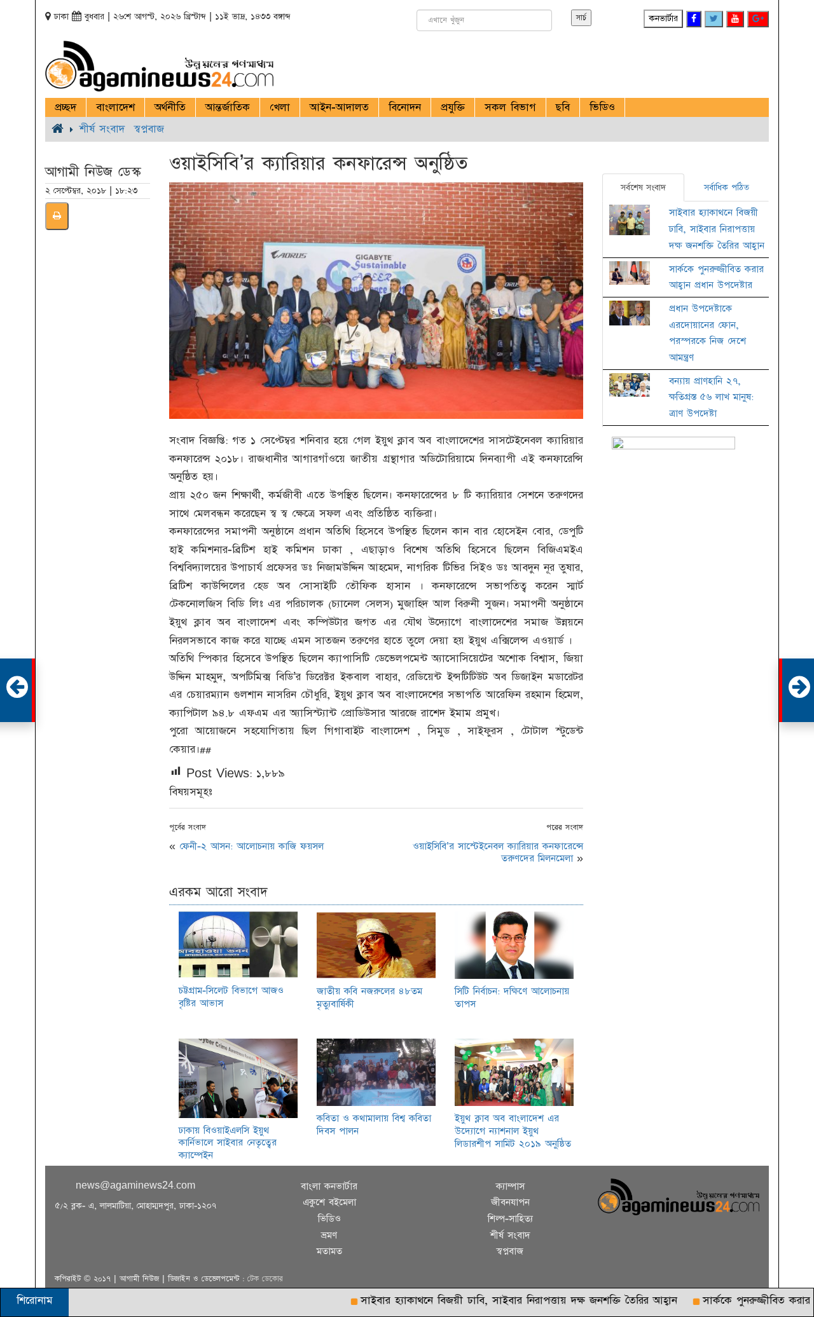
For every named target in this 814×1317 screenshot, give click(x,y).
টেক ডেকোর (265, 1279)
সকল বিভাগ (510, 107)
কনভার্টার (663, 18)
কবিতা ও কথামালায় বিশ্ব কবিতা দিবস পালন (374, 1125)
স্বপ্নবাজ (149, 129)
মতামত (329, 1251)
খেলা (280, 107)
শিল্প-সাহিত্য (510, 1218)
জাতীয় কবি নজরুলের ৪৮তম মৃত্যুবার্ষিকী (369, 998)
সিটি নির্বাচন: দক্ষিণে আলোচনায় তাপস (512, 998)
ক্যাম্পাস (510, 1186)
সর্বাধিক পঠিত (726, 187)
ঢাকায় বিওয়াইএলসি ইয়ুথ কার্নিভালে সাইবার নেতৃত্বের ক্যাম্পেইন (228, 1143)
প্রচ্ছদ (65, 107)
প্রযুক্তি (453, 107)
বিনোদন (405, 107)
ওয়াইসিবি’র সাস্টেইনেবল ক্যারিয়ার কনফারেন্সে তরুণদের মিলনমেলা (498, 853)
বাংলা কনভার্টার (329, 1186)
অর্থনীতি (170, 107)
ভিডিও (602, 107)
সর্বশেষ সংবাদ (643, 187)
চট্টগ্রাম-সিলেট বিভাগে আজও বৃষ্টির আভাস (231, 997)
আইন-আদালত (339, 107)
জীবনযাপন (510, 1202)
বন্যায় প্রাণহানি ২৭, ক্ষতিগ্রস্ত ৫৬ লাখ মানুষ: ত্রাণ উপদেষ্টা (711, 397)
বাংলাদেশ (115, 107)
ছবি (563, 107)
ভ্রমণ (329, 1235)
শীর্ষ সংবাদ (102, 129)
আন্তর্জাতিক (227, 107)
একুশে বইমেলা (329, 1202)
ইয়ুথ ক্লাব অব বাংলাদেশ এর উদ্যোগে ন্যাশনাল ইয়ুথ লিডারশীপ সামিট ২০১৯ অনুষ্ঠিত (513, 1131)
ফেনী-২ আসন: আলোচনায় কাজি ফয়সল (251, 846)
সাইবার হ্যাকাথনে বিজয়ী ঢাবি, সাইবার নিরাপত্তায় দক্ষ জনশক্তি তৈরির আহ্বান (716, 229)
